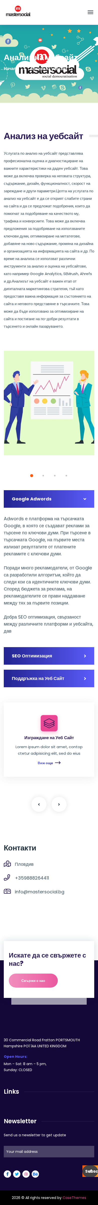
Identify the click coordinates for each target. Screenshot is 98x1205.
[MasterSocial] (18, 12)
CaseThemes (74, 1197)
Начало (11, 68)
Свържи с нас (33, 980)
